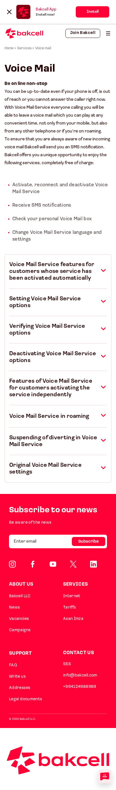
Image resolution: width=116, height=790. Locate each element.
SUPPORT (20, 653)
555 (67, 664)
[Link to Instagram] (12, 564)
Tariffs (69, 607)
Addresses (19, 688)
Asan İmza (73, 619)
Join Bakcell (82, 33)
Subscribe (88, 541)
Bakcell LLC (19, 596)
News (14, 607)
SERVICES (75, 584)
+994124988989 (79, 687)
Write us (17, 677)
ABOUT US (21, 584)
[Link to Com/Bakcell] (73, 564)
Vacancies (19, 619)
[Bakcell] (108, 33)
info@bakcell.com (80, 675)
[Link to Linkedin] (93, 564)
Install (93, 12)
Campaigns (19, 630)
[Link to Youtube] (53, 564)
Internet (72, 596)
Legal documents (25, 699)
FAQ (13, 665)
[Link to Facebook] (32, 564)
